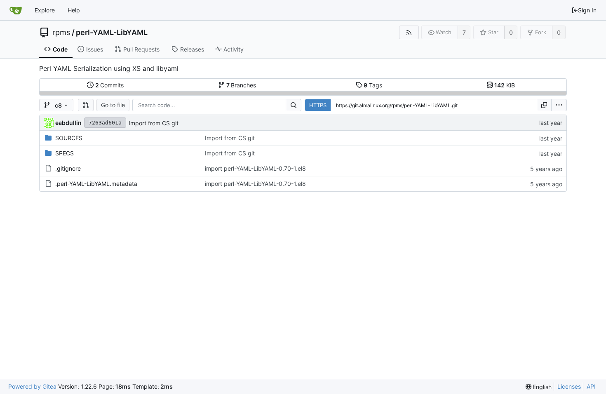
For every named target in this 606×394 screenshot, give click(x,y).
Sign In (587, 10)
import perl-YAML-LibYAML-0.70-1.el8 (255, 168)
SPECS (64, 153)
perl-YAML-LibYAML (112, 32)
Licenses (569, 386)
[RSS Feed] (408, 32)
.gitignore (68, 168)
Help (74, 10)
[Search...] (293, 105)
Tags (373, 85)
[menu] (559, 105)
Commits (109, 85)
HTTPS (317, 105)
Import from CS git (154, 123)
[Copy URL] (544, 105)
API (591, 386)
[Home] (15, 10)
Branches (241, 85)
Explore (45, 10)
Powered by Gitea (32, 386)
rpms (61, 32)
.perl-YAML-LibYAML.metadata (96, 183)
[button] (86, 105)
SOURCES (68, 137)
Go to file (113, 104)
